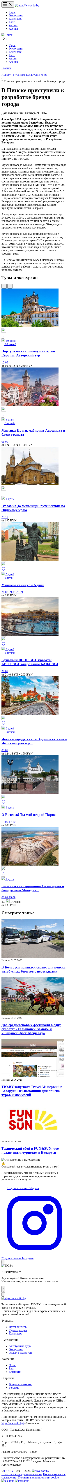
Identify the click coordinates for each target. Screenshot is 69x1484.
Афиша (13, 28)
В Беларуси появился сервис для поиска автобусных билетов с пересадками (33, 969)
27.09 (4, 671)
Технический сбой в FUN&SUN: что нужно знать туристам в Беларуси (30, 1150)
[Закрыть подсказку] (2, 1262)
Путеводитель (17, 1326)
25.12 (4, 517)
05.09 (4, 441)
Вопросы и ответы (20, 1384)
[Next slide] (10, 286)
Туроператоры (18, 1330)
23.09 (19, 592)
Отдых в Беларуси (20, 1352)
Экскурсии (16, 15)
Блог (12, 22)
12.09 (4, 362)
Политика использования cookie (38, 1477)
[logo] (27, 5)
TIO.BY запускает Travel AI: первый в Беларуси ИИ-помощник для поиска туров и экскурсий (31, 1091)
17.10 (12, 821)
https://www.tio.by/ (12, 1423)
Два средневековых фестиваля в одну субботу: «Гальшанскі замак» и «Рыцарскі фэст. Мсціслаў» (31, 1029)
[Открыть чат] (3, 1289)
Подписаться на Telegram (23, 1188)
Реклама (14, 1387)
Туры (12, 12)
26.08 (5, 592)
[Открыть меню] (7, 4)
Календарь (15, 18)
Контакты (15, 1371)
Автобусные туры (20, 1346)
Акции (13, 25)
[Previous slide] (4, 286)
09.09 (12, 592)
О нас (12, 1365)
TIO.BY (8, 1470)
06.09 (5, 897)
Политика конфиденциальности (21, 1474)
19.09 (5, 821)
